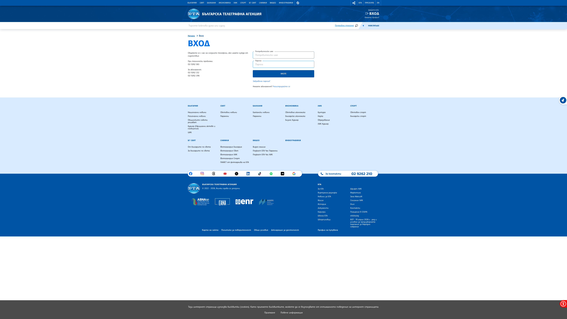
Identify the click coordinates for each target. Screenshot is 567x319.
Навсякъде (373, 26)
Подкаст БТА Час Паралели (265, 151)
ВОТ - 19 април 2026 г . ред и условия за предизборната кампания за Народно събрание (363, 223)
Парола (258, 61)
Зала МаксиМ (356, 196)
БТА (360, 3)
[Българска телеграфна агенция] (194, 188)
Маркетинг (355, 193)
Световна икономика (295, 112)
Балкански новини (261, 112)
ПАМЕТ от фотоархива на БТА (234, 162)
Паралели (224, 116)
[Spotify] (272, 173)
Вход (374, 13)
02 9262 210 (361, 173)
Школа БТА (323, 216)
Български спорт (358, 116)
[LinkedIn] (249, 173)
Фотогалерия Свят (229, 151)
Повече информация (292, 312)
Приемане (269, 312)
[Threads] (215, 173)
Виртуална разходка (327, 193)
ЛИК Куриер (323, 124)
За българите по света (199, 151)
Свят (202, 3)
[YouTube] (226, 173)
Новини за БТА (324, 196)
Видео (273, 3)
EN (378, 3)
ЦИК (190, 132)
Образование (324, 120)
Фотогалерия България (231, 147)
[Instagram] (203, 173)
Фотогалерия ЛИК (228, 154)
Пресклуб (369, 3)
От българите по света (199, 147)
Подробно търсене (344, 25)
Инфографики (286, 3)
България (192, 3)
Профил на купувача (328, 230)
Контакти (355, 208)
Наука (320, 116)
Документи (323, 208)
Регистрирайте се (281, 86)
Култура (322, 112)
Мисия (321, 200)
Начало (191, 36)
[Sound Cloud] (283, 173)
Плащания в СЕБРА (358, 212)
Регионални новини (197, 116)
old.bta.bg (354, 216)
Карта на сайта (210, 230)
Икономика (225, 3)
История (322, 204)
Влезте (283, 74)
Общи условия (261, 230)
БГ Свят (252, 3)
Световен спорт (358, 112)
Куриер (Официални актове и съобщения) (201, 127)
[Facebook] (192, 173)
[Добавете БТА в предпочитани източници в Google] (295, 173)
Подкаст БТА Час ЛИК (263, 154)
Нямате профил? (372, 17)
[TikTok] (261, 173)
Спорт (243, 3)
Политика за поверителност (236, 230)
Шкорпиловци (324, 219)
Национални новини (197, 112)
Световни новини (228, 112)
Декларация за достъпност (285, 230)
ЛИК (235, 3)
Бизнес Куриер (292, 120)
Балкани (211, 3)
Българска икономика (295, 116)
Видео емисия (259, 147)
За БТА (321, 189)
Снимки (263, 3)
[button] (298, 3)
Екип (352, 204)
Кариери (322, 212)
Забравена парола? (261, 81)
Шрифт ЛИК (356, 189)
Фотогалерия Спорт (230, 158)
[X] (238, 173)
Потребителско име (264, 51)
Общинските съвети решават (198, 121)
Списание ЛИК (356, 200)
